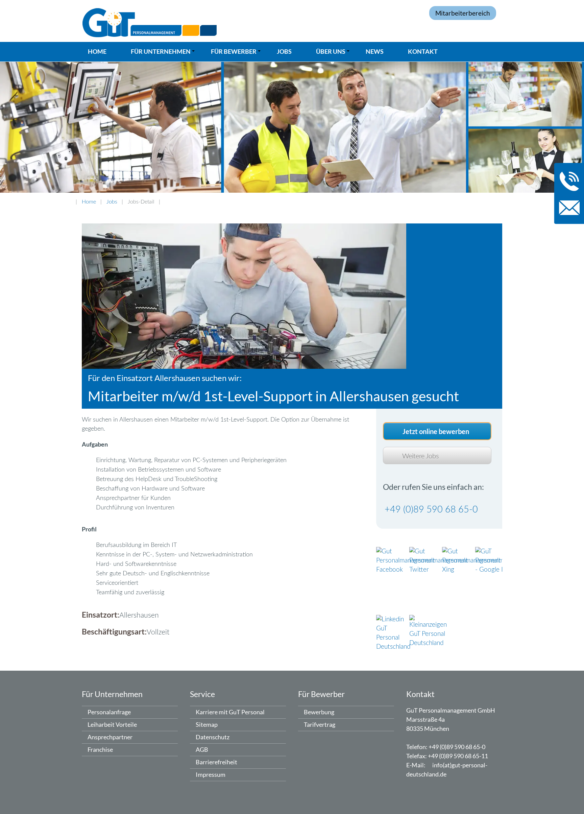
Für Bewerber (237, 54)
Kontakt (423, 51)
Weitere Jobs (420, 456)
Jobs (284, 51)
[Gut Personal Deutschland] (292, 21)
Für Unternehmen (164, 54)
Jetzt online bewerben (436, 431)
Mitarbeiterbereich (462, 13)
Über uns (333, 54)
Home (97, 51)
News (375, 51)
